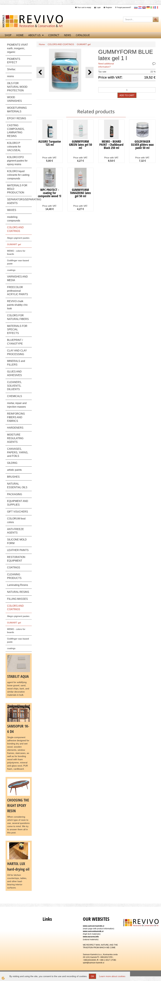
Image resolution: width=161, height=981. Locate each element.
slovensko (136, 7)
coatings (11, 270)
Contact (53, 35)
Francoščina (156, 7)
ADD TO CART (126, 95)
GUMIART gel (14, 244)
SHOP (8, 35)
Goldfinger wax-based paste (18, 262)
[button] (90, 72)
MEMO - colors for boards (16, 252)
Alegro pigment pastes (18, 238)
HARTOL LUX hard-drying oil (18, 866)
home (20, 35)
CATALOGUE (83, 35)
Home (42, 44)
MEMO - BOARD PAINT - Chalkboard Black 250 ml (111, 144)
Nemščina (148, 7)
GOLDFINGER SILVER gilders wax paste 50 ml (142, 144)
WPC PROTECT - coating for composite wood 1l (49, 193)
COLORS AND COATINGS (61, 44)
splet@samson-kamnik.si (93, 963)
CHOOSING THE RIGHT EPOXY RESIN (18, 805)
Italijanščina (152, 7)
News (67, 35)
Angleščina (144, 7)
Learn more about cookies (112, 976)
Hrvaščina (140, 7)
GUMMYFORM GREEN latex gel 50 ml (80, 144)
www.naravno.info (91, 937)
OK (92, 976)
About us (34, 35)
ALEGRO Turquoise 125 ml (49, 143)
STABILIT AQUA (18, 676)
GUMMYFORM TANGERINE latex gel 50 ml (80, 193)
